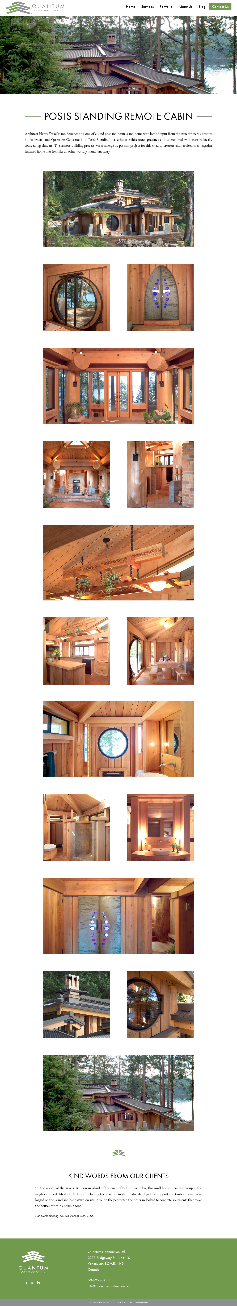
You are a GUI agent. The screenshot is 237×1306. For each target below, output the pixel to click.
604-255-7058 (99, 1280)
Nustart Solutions (136, 1302)
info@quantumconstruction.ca (108, 1286)
